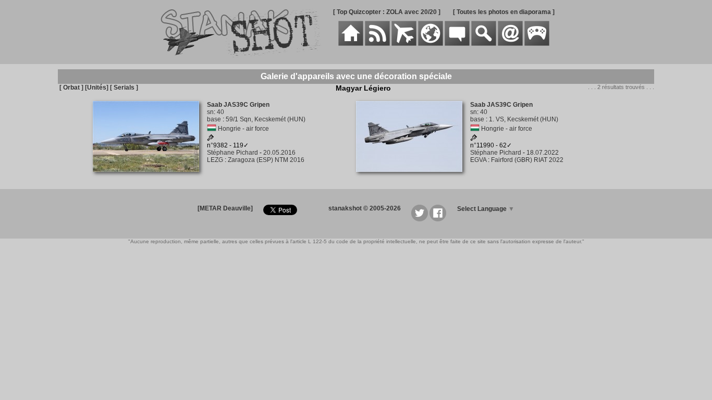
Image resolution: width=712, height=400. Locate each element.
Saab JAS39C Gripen (238, 104)
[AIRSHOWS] (430, 43)
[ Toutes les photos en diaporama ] (504, 12)
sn (210, 112)
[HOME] (350, 43)
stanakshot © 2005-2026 (364, 208)
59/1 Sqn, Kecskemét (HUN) (265, 119)
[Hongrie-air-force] (211, 128)
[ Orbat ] (71, 87)
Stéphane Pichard (232, 152)
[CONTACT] (510, 43)
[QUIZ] (536, 43)
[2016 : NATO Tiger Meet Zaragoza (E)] (210, 139)
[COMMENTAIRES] (457, 43)
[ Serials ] (124, 87)
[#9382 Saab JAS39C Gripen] (150, 177)
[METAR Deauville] (225, 208)
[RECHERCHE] (483, 43)
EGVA (478, 160)
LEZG (215, 160)
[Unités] (96, 87)
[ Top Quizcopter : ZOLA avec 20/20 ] (386, 12)
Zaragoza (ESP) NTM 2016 (266, 160)
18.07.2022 (542, 152)
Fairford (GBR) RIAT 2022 (527, 160)
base (214, 119)
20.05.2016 (279, 152)
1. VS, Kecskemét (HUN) (523, 119)
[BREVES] (377, 43)
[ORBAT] (403, 43)
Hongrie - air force (243, 128)
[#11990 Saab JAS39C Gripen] (413, 177)
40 (220, 112)
